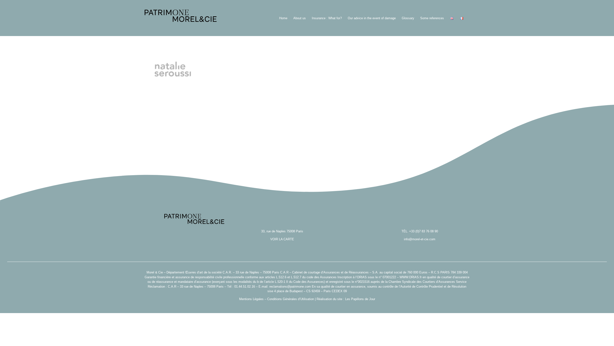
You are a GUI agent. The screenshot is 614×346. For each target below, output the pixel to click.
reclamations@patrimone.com (290, 286)
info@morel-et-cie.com (419, 239)
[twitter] (307, 306)
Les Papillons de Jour (360, 299)
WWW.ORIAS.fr (411, 277)
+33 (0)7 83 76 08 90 (423, 231)
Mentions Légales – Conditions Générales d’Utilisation (276, 299)
